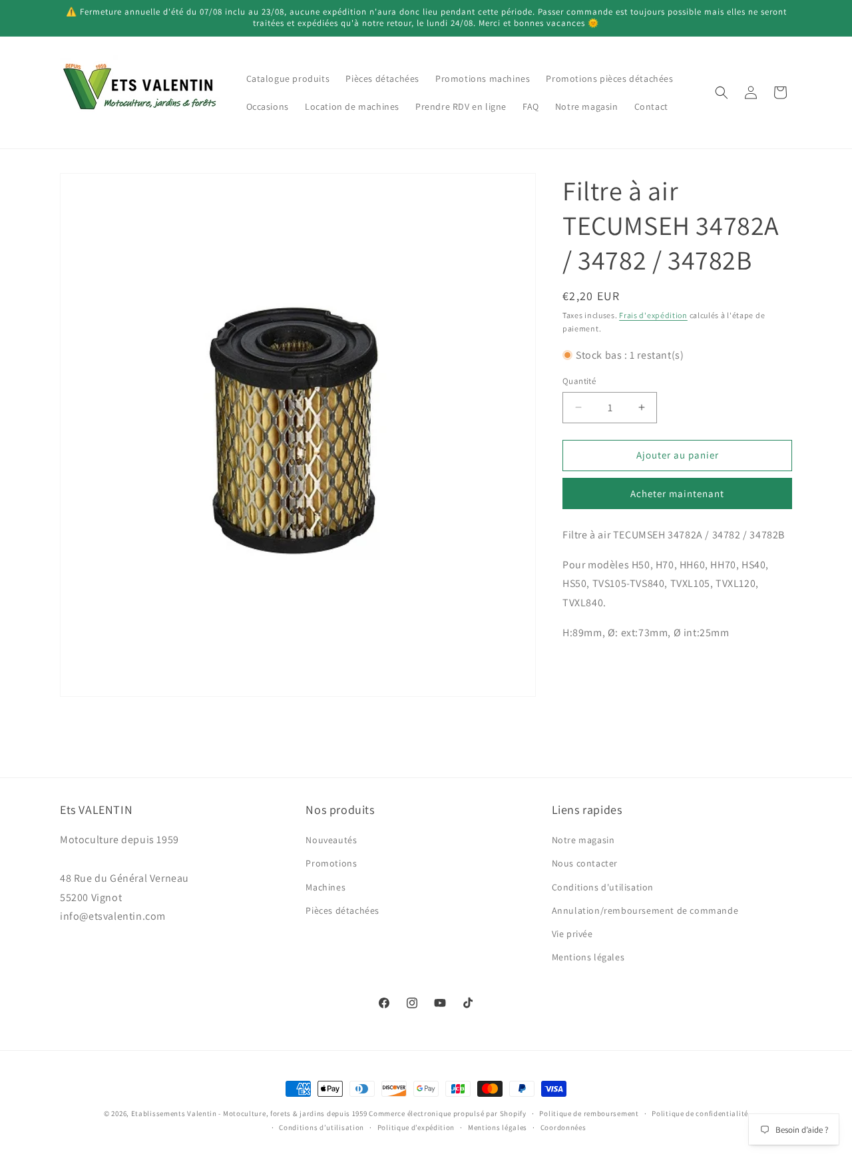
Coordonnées (563, 1126)
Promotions (331, 863)
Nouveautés (331, 840)
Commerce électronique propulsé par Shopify (447, 1113)
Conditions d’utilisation (321, 1126)
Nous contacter (585, 863)
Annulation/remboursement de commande (645, 910)
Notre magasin (583, 840)
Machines (325, 886)
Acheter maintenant (677, 493)
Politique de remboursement (588, 1113)
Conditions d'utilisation (603, 886)
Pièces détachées (342, 910)
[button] (721, 92)
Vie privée (572, 934)
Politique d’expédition (416, 1126)
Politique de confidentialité (700, 1113)
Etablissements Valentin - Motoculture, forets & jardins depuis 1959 (249, 1113)
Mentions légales (588, 957)
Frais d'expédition (653, 315)
